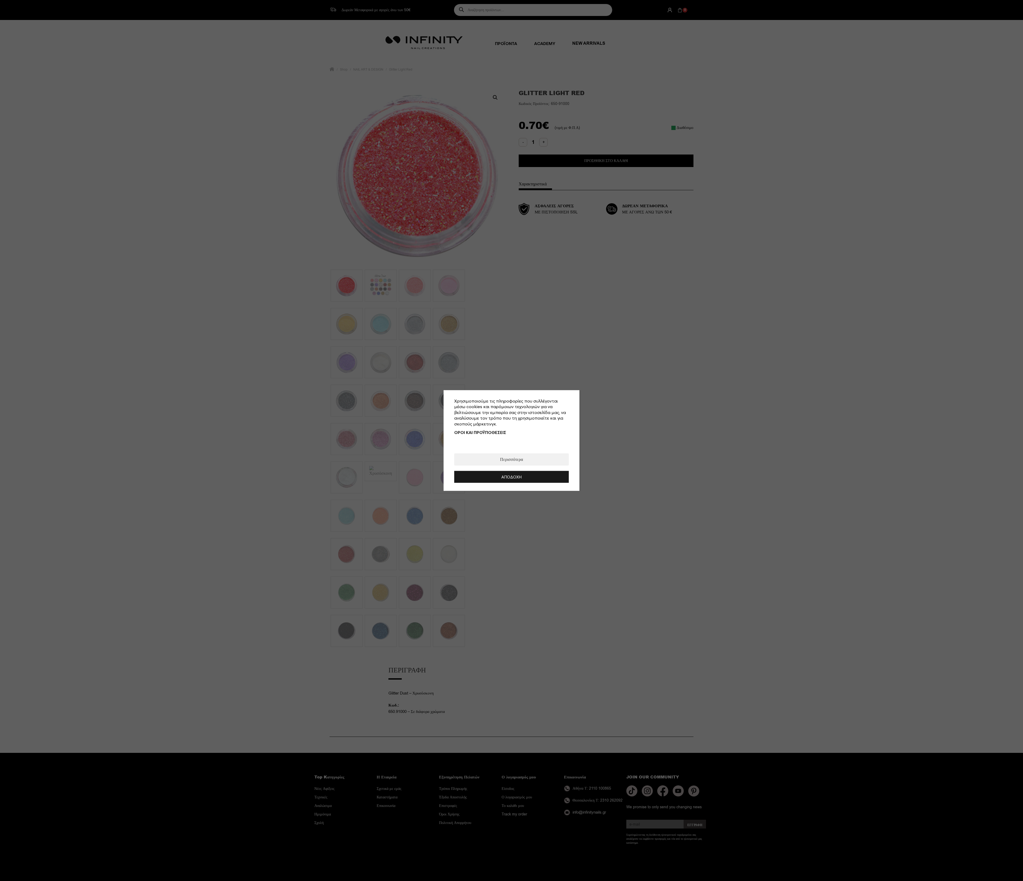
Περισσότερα (511, 459)
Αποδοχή (511, 476)
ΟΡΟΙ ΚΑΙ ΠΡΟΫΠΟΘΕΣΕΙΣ (480, 432)
